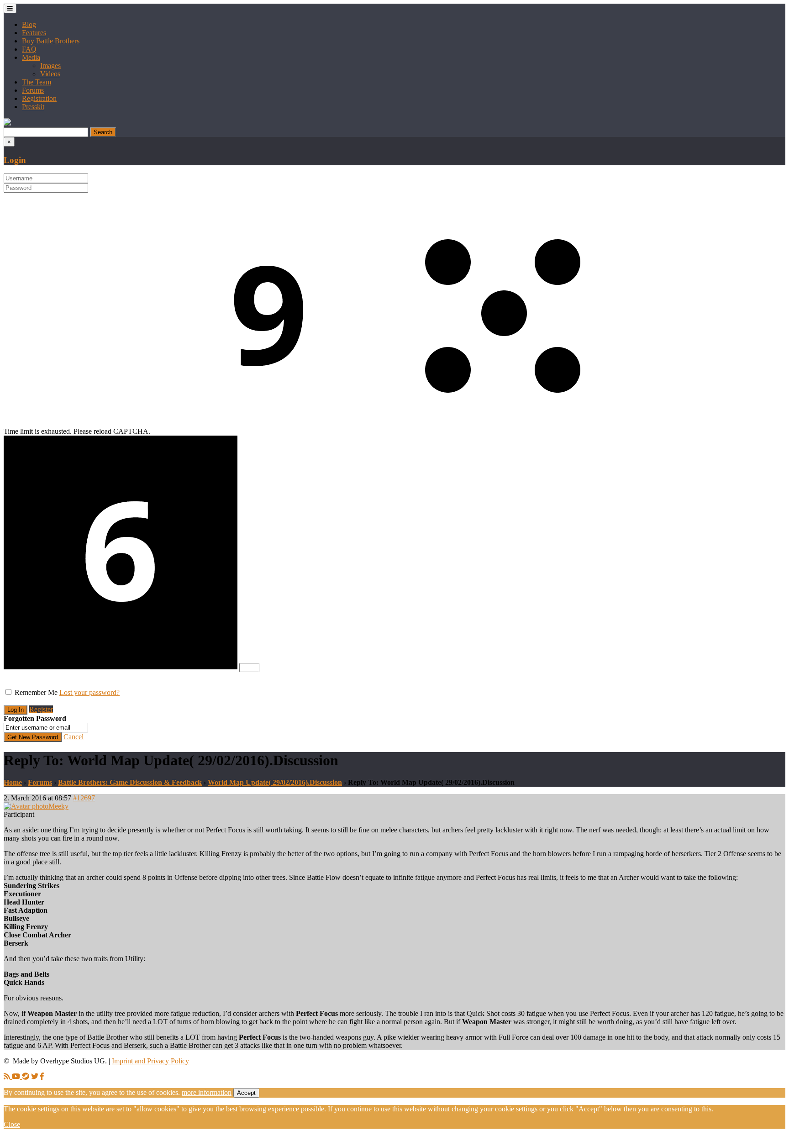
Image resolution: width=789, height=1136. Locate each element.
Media (31, 57)
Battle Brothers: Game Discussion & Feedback (130, 782)
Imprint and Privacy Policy (150, 1061)
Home (13, 782)
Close (12, 1124)
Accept (246, 1092)
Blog (29, 24)
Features (34, 33)
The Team (36, 82)
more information (206, 1092)
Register (41, 709)
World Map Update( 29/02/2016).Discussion (275, 782)
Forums (33, 90)
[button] (7, 123)
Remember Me (36, 692)
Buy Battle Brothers (50, 41)
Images (50, 65)
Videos (50, 74)
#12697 (84, 798)
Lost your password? (89, 692)
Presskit (33, 106)
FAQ (29, 49)
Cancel (73, 737)
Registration (39, 98)
